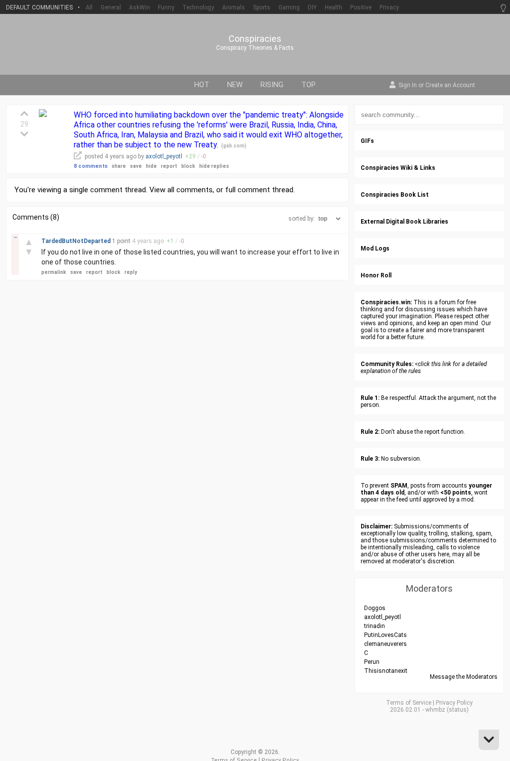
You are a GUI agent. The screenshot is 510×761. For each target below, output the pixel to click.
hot (201, 84)
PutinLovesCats (385, 635)
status (458, 709)
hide (151, 166)
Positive (361, 7)
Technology (198, 7)
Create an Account (450, 85)
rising (271, 84)
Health (333, 7)
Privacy (389, 7)
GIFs (367, 140)
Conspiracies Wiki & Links (398, 167)
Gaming (289, 7)
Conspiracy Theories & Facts (255, 47)
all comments (190, 189)
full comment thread (259, 189)
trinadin (374, 626)
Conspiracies (255, 38)
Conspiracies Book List (395, 194)
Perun (372, 661)
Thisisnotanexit (385, 670)
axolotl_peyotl (163, 156)
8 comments (91, 166)
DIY (312, 7)
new (235, 84)
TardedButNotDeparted (76, 241)
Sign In (407, 85)
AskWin (139, 7)
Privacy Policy (454, 702)
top (308, 84)
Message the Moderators (464, 676)
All (89, 7)
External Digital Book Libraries (404, 221)
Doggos (374, 608)
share (119, 166)
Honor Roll (376, 275)
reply (131, 272)
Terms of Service (408, 702)
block (188, 166)
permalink (53, 272)
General (111, 7)
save (136, 166)
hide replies (214, 166)
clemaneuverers (385, 643)
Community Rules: (387, 364)
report (169, 166)
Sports (261, 7)
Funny (166, 7)
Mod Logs (375, 248)
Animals (233, 7)
